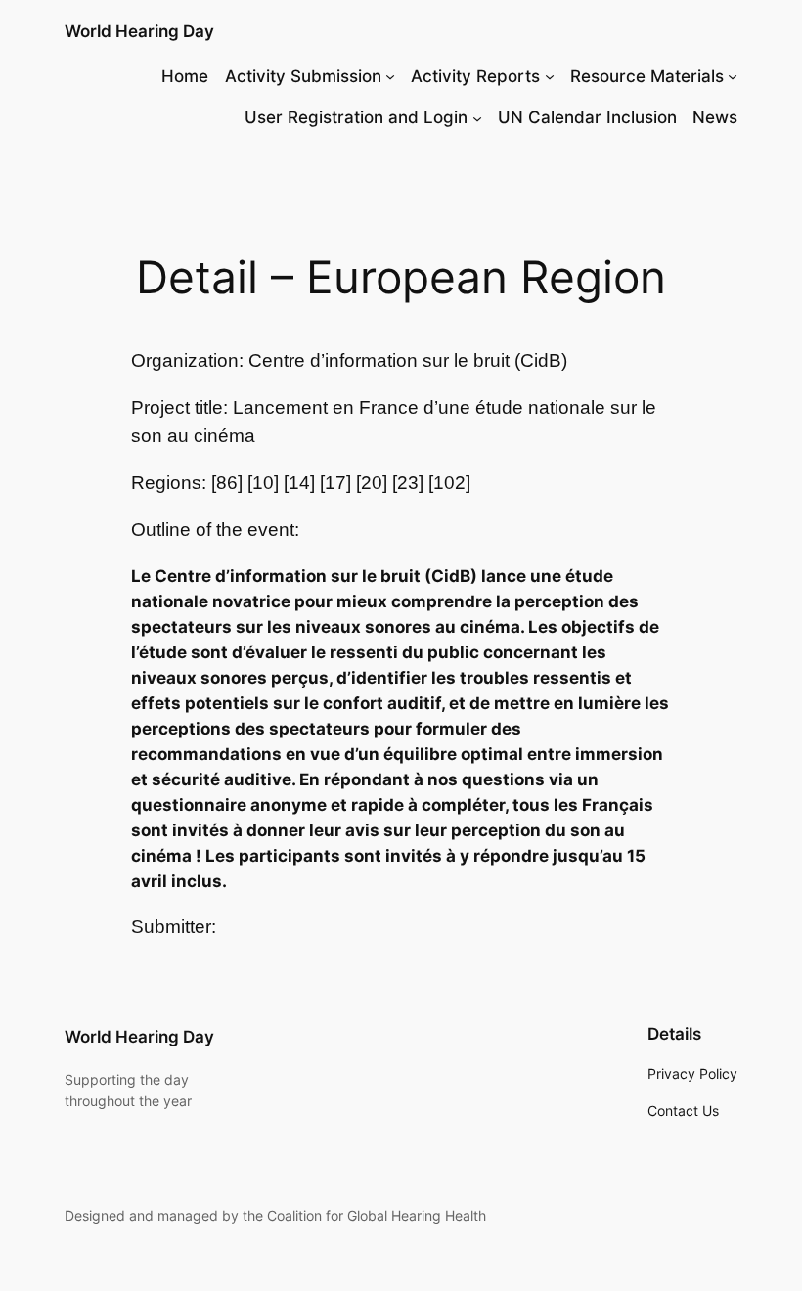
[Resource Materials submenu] (732, 76)
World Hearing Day (139, 31)
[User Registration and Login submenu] (477, 117)
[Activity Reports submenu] (550, 76)
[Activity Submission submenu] (390, 76)
